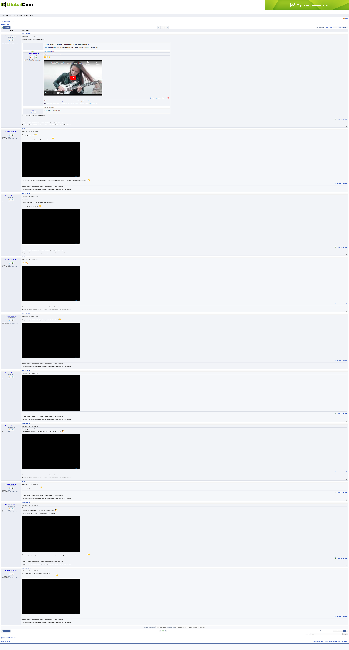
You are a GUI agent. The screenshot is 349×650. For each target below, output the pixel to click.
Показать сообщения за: (150, 627)
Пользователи (21, 15)
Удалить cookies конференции (329, 641)
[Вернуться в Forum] (161, 27)
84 (342, 27)
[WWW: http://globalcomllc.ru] (12, 40)
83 (340, 27)
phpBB (76, 176)
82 (337, 27)
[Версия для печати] (164, 27)
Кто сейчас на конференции (8, 637)
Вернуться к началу (346, 126)
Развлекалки (5, 24)
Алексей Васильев (11, 36)
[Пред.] (159, 27)
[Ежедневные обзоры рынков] (307, 5)
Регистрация (29, 15)
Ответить (6, 27)
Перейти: (307, 634)
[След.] (167, 27)
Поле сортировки (171, 627)
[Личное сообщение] (10, 40)
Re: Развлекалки (26, 33)
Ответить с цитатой (342, 119)
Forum (12, 21)
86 (346, 27)
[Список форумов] (17, 4)
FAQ (14, 15)
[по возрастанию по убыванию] (193, 627)
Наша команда (316, 641)
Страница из (328, 27)
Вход (346, 18)
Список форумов (6, 15)
